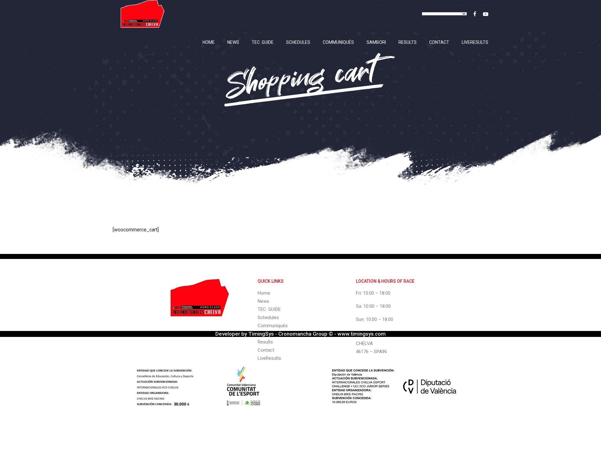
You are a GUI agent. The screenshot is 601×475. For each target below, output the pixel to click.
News (233, 42)
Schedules (298, 42)
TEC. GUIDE (263, 42)
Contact (439, 42)
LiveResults (475, 42)
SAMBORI (376, 42)
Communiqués (338, 42)
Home (209, 42)
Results (407, 42)
